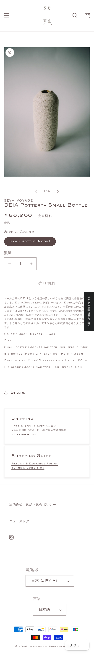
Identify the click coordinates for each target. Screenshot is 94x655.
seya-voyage (38, 646)
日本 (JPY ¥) (44, 581)
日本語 (44, 610)
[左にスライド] (36, 191)
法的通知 (16, 504)
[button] (7, 16)
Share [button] (18, 393)
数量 (8, 253)
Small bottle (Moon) (30, 241)
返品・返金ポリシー (41, 504)
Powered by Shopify (64, 646)
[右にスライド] (58, 191)
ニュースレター (21, 521)
